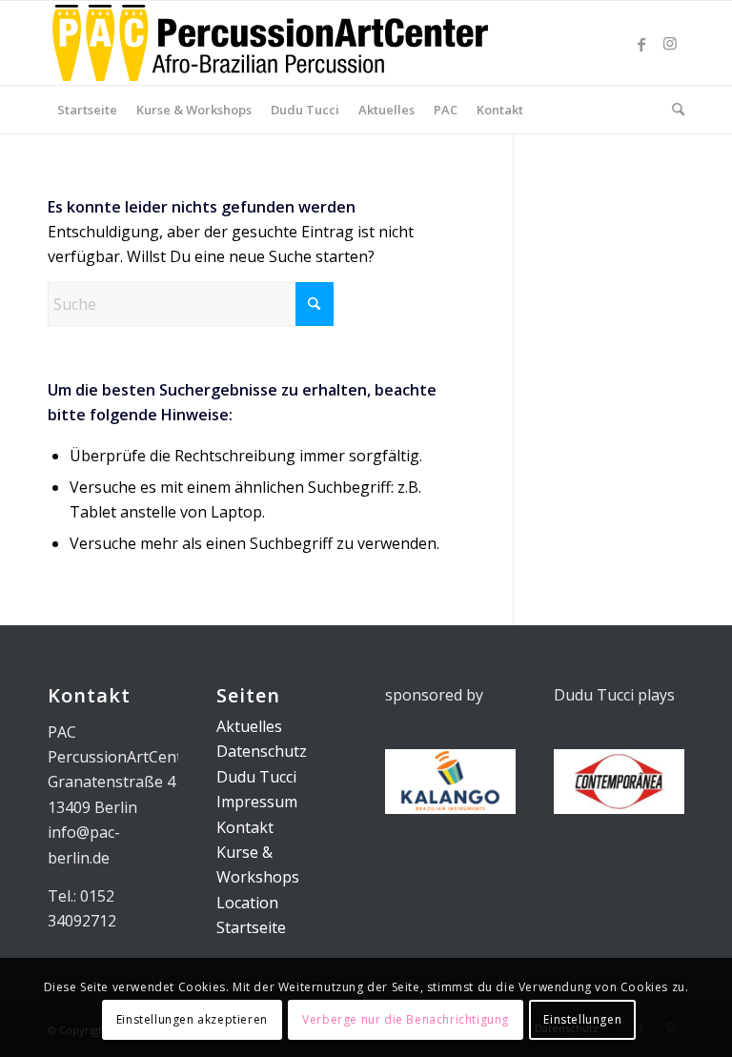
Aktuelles (249, 726)
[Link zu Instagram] (670, 43)
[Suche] (673, 109)
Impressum (256, 801)
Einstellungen (582, 1019)
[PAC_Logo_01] (270, 43)
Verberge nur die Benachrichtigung (405, 1019)
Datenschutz (261, 751)
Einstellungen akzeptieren (192, 1019)
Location (247, 902)
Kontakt (245, 827)
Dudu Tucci (256, 776)
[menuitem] (87, 109)
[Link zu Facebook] (641, 43)
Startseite (251, 927)
